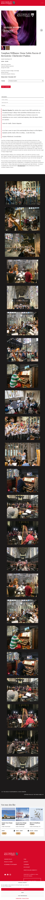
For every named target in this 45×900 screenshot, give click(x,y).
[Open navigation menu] (42, 2)
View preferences (22, 895)
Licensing (26, 864)
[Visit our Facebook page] (8, 875)
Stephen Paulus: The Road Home (33, 794)
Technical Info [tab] (5, 102)
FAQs (25, 859)
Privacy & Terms (25, 898)
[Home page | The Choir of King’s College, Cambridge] (8, 3)
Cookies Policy (19, 898)
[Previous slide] (3, 30)
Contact (26, 861)
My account (27, 867)
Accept (22, 889)
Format (3, 80)
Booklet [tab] (3, 105)
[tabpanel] (22, 138)
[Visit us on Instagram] (10, 875)
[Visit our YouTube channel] (5, 875)
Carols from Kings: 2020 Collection (21, 823)
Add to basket (6, 86)
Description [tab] (4, 96)
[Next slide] (41, 30)
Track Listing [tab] (5, 99)
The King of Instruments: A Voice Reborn (14, 791)
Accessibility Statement (10, 864)
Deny (22, 892)
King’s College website (30, 870)
